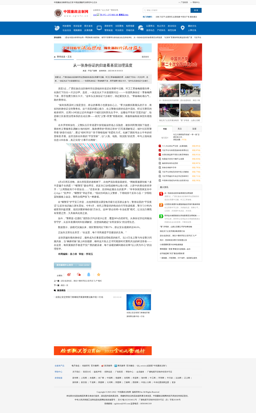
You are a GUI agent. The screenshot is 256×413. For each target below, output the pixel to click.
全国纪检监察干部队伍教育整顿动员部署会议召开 (175, 155)
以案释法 (150, 26)
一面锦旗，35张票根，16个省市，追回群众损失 (178, 258)
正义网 (187, 378)
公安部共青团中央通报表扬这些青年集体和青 (182, 204)
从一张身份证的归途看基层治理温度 (138, 37)
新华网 (75, 378)
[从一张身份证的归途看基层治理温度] (168, 90)
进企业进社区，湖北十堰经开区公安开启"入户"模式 (81, 281)
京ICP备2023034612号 (127, 400)
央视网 (92, 378)
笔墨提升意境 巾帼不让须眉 (173, 159)
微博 (69, 274)
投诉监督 (77, 26)
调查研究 (108, 26)
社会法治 (67, 30)
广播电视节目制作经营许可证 (159, 372)
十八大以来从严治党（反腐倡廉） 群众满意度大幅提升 (175, 146)
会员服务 (140, 372)
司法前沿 (119, 30)
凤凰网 (101, 382)
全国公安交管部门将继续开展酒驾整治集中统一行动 (79, 297)
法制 (157, 17)
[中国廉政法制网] (72, 19)
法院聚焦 (119, 26)
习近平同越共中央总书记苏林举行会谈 (175, 176)
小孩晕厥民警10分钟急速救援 (171, 245)
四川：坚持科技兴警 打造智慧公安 (173, 240)
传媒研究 (86, 366)
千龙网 (92, 382)
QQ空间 (99, 274)
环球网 (161, 378)
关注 (180, 129)
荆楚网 (118, 382)
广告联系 (184, 2)
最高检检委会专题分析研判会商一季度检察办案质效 (69, 37)
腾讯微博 (121, 366)
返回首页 (145, 57)
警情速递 (108, 30)
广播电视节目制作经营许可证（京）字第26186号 (160, 400)
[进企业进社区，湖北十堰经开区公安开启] (189, 90)
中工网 (153, 378)
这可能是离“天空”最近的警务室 (172, 253)
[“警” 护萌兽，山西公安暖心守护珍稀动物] (189, 110)
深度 (194, 129)
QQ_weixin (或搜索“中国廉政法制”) (152, 366)
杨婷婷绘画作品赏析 (170, 163)
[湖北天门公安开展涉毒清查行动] (168, 110)
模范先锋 (172, 30)
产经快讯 (161, 30)
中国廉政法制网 (124, 392)
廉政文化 (192, 26)
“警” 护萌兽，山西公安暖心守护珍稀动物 (176, 227)
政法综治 (172, 26)
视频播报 (77, 30)
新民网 (75, 382)
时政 (165, 129)
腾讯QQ (89, 274)
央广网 (101, 378)
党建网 (118, 378)
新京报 (84, 382)
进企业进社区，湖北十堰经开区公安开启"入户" (178, 236)
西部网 (135, 382)
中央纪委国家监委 (161, 382)
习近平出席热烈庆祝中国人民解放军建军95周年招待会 (175, 172)
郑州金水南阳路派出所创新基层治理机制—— (182, 216)
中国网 (110, 378)
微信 (79, 274)
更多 (174, 382)
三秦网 (127, 382)
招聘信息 (108, 372)
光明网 (127, 378)
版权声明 (97, 372)
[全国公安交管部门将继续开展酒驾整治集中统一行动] (139, 302)
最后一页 (64, 285)
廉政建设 (193, 17)
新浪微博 (108, 366)
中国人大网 (146, 382)
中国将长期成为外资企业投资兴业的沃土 (175, 181)
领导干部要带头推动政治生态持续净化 (106, 37)
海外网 (144, 378)
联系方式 (87, 372)
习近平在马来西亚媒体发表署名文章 (198, 37)
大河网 (110, 382)
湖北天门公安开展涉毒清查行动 (172, 231)
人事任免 (192, 30)
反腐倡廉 (176, 17)
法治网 (178, 378)
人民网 (84, 378)
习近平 (162, 17)
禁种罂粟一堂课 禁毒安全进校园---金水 (175, 249)
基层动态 (150, 30)
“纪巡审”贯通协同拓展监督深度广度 (168, 37)
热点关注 (161, 26)
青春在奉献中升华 (169, 168)
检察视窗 (130, 26)
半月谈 (170, 378)
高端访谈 (130, 30)
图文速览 (88, 26)
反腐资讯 (169, 17)
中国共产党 (185, 17)
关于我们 (76, 372)
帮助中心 (196, 2)
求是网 (135, 378)
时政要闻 (67, 26)
